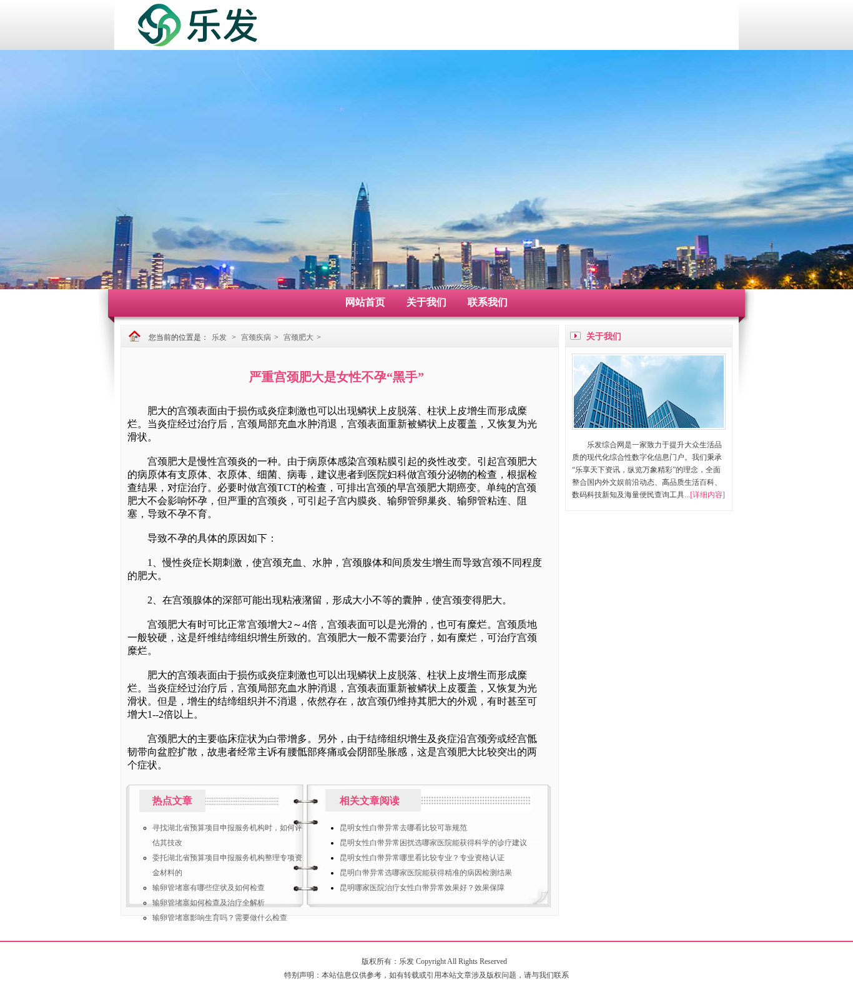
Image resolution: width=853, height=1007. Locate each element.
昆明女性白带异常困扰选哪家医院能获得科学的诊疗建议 (433, 842)
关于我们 (426, 302)
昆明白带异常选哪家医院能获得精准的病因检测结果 (426, 872)
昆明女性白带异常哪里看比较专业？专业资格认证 (422, 857)
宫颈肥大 (298, 337)
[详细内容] (707, 494)
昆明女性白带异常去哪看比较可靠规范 (403, 827)
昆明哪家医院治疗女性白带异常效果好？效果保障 (422, 887)
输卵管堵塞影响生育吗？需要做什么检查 (219, 917)
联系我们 (488, 302)
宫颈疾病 (256, 337)
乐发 (219, 337)
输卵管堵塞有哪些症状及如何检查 (208, 887)
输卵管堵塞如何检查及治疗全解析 (208, 902)
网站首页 (365, 302)
